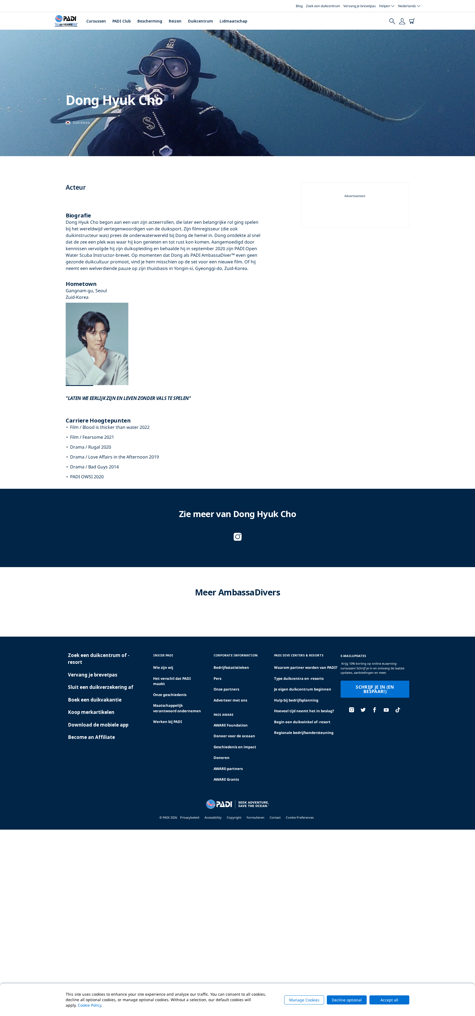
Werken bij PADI (167, 721)
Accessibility (213, 817)
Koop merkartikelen (91, 712)
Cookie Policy (89, 1005)
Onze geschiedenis (169, 694)
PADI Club (121, 21)
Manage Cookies (304, 1000)
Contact (275, 817)
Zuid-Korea (81, 122)
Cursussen (96, 21)
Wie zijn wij (163, 667)
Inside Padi (163, 655)
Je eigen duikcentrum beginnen (302, 689)
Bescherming (149, 21)
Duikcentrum (200, 21)
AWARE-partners (228, 768)
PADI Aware (223, 715)
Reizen (175, 21)
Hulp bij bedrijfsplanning (296, 700)
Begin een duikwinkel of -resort (302, 721)
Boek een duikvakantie (94, 700)
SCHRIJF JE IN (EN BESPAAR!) (375, 689)
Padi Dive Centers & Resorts (299, 655)
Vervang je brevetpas (359, 6)
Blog (299, 6)
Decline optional (347, 1000)
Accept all (389, 1000)
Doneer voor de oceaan (234, 735)
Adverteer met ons (230, 700)
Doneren (222, 757)
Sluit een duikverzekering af (100, 687)
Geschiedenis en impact (235, 746)
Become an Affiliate (91, 737)
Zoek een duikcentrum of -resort (98, 659)
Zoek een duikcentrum (323, 6)
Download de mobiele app (98, 725)
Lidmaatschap (233, 21)
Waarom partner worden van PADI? (305, 667)
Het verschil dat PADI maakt (172, 681)
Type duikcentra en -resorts (299, 678)
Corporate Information (236, 655)
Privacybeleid (189, 817)
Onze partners (226, 689)
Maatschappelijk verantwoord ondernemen (177, 708)
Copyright (234, 817)
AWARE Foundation (231, 725)
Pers (217, 678)
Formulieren (255, 817)
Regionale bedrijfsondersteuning (303, 732)
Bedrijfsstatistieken (231, 667)
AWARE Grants (226, 779)
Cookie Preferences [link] (300, 817)
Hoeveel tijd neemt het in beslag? (304, 710)
